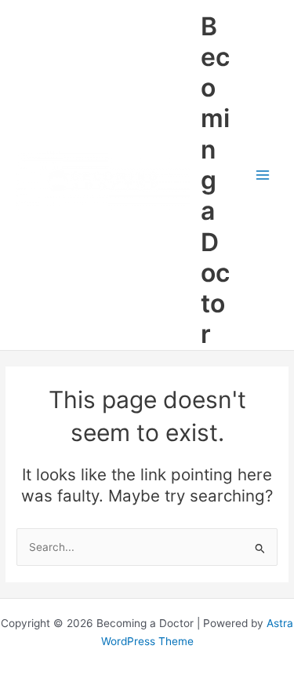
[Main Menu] (263, 175)
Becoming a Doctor (215, 180)
